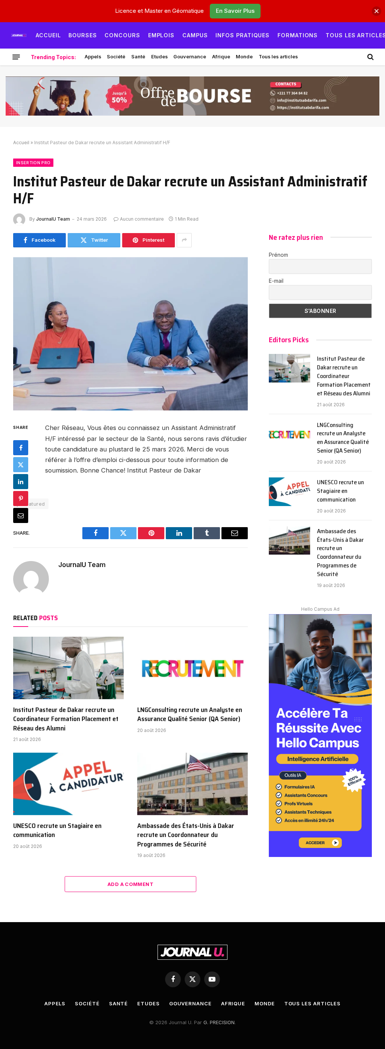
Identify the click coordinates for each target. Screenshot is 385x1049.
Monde (244, 56)
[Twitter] (20, 464)
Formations (297, 35)
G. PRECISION (219, 1022)
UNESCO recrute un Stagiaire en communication (57, 830)
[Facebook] (20, 447)
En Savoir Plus (235, 10)
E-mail (276, 280)
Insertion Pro (33, 162)
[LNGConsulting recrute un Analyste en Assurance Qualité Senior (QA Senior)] (192, 668)
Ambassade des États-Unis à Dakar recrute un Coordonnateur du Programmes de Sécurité (185, 835)
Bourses (82, 35)
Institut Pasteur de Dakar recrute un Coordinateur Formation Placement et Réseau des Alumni (65, 719)
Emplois (161, 35)
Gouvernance (189, 56)
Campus (195, 35)
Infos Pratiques (242, 35)
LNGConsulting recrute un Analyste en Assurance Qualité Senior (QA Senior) (189, 714)
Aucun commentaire (142, 219)
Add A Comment (130, 884)
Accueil (48, 35)
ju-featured (31, 504)
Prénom (278, 255)
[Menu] (16, 57)
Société (116, 56)
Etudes (159, 56)
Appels (93, 56)
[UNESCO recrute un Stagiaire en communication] (68, 784)
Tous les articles (278, 56)
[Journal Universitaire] (18, 35)
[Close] (376, 11)
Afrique (221, 56)
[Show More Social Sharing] (184, 240)
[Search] (370, 57)
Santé (138, 56)
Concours (122, 35)
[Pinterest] (20, 498)
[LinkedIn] (20, 481)
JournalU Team (53, 219)
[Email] (20, 515)
